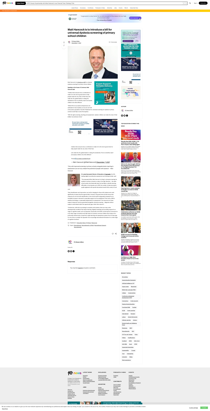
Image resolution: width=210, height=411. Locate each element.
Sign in (195, 3)
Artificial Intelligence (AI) (128, 283)
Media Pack (101, 389)
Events (120, 8)
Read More (5, 409)
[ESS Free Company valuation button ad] (131, 50)
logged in (80, 268)
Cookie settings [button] (193, 408)
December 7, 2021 (76, 43)
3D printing (125, 277)
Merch (126, 8)
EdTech (84, 377)
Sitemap (70, 398)
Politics (124, 337)
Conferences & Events (134, 377)
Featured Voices (102, 377)
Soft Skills (124, 344)
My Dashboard (117, 389)
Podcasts (115, 375)
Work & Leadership (87, 380)
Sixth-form (137, 341)
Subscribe (203, 3)
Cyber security (134, 301)
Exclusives (83, 8)
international (125, 313)
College (124, 293)
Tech (123, 353)
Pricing (99, 387)
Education (85, 375)
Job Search (85, 393)
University (124, 357)
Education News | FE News (84, 223)
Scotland (124, 341)
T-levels (133, 350)
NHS (133, 331)
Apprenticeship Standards (129, 280)
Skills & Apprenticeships (89, 381)
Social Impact (86, 383)
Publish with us (71, 394)
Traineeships (130, 353)
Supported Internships (127, 347)
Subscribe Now (134, 8)
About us (70, 389)
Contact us (70, 391)
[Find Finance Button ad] (131, 36)
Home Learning (131, 310)
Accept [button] (204, 407)
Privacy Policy (71, 397)
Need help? (116, 394)
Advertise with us (72, 395)
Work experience (126, 360)
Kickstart (133, 313)
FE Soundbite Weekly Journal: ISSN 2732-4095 (104, 379)
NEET (131, 328)
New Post (115, 387)
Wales (130, 357)
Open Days (131, 381)
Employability (86, 378)
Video (114, 377)
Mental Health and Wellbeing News (129, 324)
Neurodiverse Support (100, 225)
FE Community (71, 392)
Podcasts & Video (100, 8)
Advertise (109, 8)
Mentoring (124, 328)
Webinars (131, 385)
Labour (124, 317)
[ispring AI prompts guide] (105, 134)
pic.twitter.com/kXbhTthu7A (83, 158)
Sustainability (125, 350)
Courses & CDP (132, 378)
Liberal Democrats (132, 317)
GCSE (123, 310)
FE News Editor (76, 41)
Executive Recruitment (88, 392)
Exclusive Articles (102, 375)
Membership (116, 393)
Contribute (90, 8)
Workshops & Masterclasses (132, 387)
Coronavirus (125, 301)
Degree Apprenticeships (128, 304)
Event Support (101, 394)
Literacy (135, 320)
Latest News (74, 8)
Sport (130, 344)
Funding (134, 307)
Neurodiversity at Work (88, 225)
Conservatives (131, 293)
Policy (136, 334)
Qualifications (131, 337)
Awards (130, 375)
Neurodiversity (78, 227)
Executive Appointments (89, 390)
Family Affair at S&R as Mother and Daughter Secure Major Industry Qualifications (49, 3)
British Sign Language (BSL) (129, 289)
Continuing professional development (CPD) (128, 296)
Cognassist (108, 174)
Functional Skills (126, 307)
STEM (135, 344)
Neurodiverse (77, 225)
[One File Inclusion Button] (131, 92)
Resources (94, 223)
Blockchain (133, 286)
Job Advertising (102, 392)
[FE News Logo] (7, 3)
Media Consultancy (102, 393)
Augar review (125, 286)
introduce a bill (81, 82)
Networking (131, 380)
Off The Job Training (127, 334)
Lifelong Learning (126, 320)
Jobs (115, 8)
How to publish (117, 384)
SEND (130, 341)
